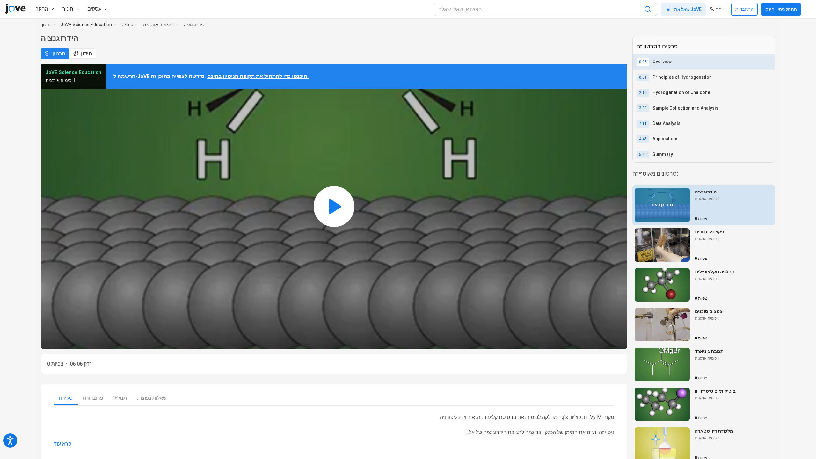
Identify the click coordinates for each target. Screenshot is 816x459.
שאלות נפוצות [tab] (152, 398)
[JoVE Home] (15, 9)
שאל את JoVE (688, 9)
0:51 (643, 77)
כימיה (127, 24)
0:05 (643, 62)
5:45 (643, 154)
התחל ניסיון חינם (781, 9)
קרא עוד (62, 444)
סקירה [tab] (66, 398)
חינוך (46, 24)
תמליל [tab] (120, 398)
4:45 (643, 139)
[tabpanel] (334, 431)
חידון (86, 54)
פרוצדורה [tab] (93, 398)
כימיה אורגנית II (158, 24)
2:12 (643, 93)
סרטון (58, 54)
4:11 (643, 123)
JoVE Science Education (86, 24)
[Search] (647, 9)
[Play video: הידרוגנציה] (334, 206)
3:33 (643, 108)
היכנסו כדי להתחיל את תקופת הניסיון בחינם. (258, 76)
